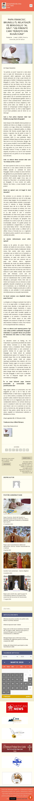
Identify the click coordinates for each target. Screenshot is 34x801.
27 (21, 688)
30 (4, 692)
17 (8, 683)
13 (21, 679)
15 (30, 679)
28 (25, 688)
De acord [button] (12, 798)
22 (30, 683)
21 (25, 683)
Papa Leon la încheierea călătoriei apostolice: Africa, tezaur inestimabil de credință (16, 546)
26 (17, 688)
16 (4, 683)
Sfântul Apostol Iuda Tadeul (12, 624)
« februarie (6, 696)
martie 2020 (17, 662)
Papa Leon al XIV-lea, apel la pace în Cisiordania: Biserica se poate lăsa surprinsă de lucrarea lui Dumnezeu (15, 595)
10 (8, 679)
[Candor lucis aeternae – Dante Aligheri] (17, 560)
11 (12, 679)
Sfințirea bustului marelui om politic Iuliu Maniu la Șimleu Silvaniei (16, 619)
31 (8, 692)
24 (8, 688)
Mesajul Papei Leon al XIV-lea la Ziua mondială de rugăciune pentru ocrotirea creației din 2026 (15, 639)
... (12, 37)
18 (12, 683)
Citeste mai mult (22, 798)
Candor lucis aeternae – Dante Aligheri (16, 571)
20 (21, 683)
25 (12, 688)
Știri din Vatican (20, 39)
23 (4, 688)
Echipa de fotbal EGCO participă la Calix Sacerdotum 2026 (15, 646)
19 (17, 683)
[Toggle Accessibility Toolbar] (30, 797)
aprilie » (28, 696)
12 (17, 679)
